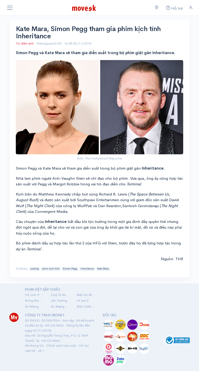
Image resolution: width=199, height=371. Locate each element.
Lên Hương (59, 300)
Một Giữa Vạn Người (86, 306)
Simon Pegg (70, 268)
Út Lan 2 (83, 300)
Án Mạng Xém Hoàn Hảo (60, 306)
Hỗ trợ (84, 345)
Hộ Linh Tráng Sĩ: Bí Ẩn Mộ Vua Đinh (35, 295)
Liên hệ (30, 350)
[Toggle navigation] (9, 7)
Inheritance (87, 268)
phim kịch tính (51, 268)
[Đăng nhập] (191, 7)
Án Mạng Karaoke (35, 306)
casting (34, 268)
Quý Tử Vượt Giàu (60, 295)
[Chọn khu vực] (157, 8)
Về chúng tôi (34, 345)
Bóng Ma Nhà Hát (35, 300)
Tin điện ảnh (25, 43)
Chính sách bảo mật (61, 345)
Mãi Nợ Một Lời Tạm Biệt (86, 295)
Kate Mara (103, 268)
